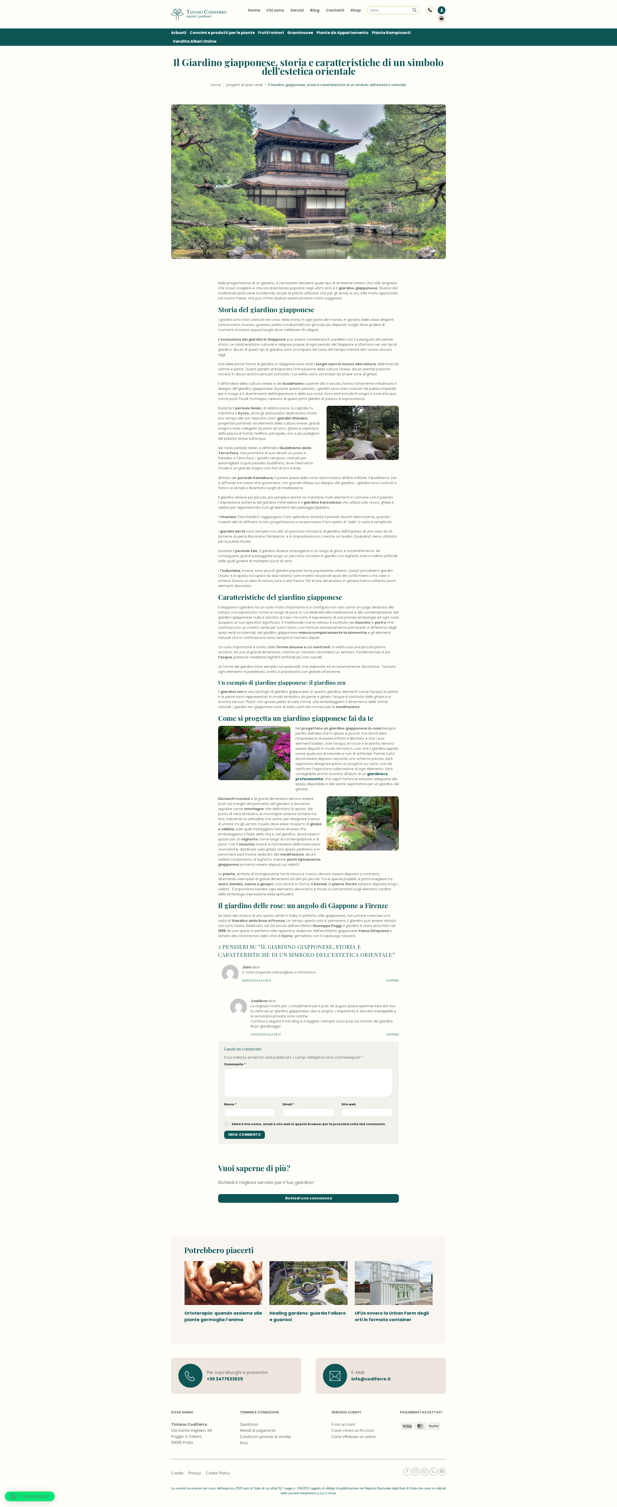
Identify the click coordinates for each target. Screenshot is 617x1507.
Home (254, 10)
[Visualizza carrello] (441, 19)
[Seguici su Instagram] (416, 1472)
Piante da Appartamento (342, 32)
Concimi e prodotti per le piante (222, 32)
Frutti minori (271, 32)
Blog (315, 10)
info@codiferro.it (371, 1379)
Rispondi (393, 980)
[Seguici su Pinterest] (442, 1472)
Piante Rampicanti (391, 32)
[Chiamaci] (433, 1472)
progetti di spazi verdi (244, 84)
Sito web (349, 1104)
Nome (230, 1104)
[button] (441, 10)
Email (288, 1104)
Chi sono (275, 10)
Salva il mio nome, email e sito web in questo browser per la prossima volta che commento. (309, 1124)
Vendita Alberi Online (194, 41)
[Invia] (414, 10)
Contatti (335, 10)
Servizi (297, 10)
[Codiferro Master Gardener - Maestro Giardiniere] (199, 14)
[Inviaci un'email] (425, 1472)
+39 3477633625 (225, 1379)
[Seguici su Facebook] (407, 1472)
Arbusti (178, 32)
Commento (235, 1064)
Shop (355, 10)
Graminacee (300, 32)
